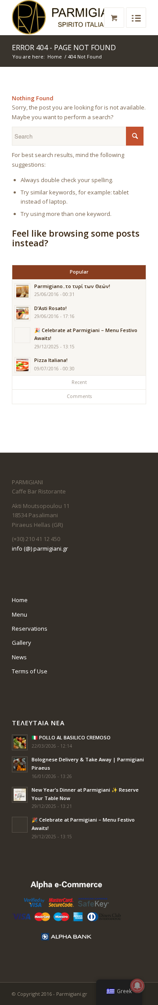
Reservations (29, 628)
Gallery (21, 643)
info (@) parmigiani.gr (40, 548)
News (19, 657)
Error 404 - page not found (64, 47)
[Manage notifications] (137, 986)
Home (54, 56)
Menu (19, 614)
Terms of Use (29, 671)
